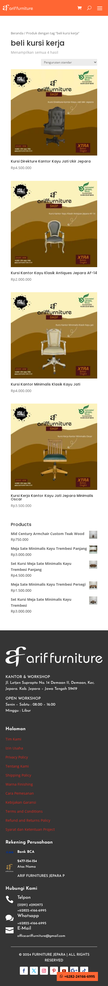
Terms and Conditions (24, 811)
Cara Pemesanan (20, 793)
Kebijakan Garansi (21, 802)
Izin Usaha (14, 748)
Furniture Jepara (49, 955)
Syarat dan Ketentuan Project (30, 829)
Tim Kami (13, 739)
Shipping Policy (18, 775)
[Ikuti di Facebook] (24, 971)
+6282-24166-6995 (79, 976)
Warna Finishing (19, 784)
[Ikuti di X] (34, 971)
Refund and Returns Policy (28, 820)
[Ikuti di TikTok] (84, 971)
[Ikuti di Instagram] (44, 971)
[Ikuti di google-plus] (74, 971)
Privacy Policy (17, 757)
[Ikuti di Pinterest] (54, 971)
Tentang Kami (17, 766)
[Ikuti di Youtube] (64, 971)
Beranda (17, 33)
